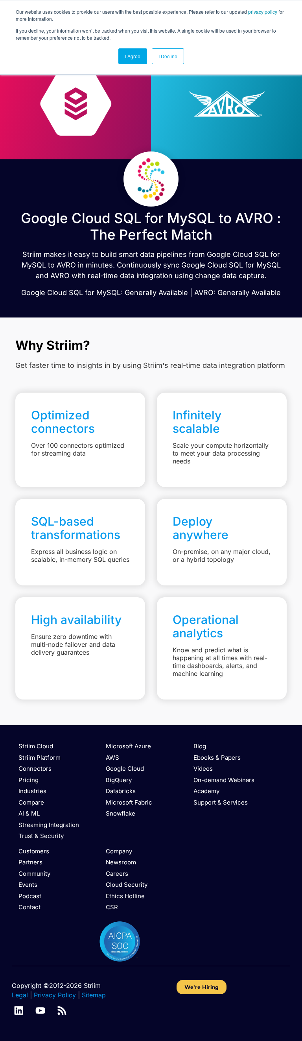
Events (27, 884)
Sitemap (94, 995)
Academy (206, 791)
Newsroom (121, 862)
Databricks (121, 791)
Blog (199, 746)
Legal (20, 995)
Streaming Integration (48, 825)
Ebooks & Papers (217, 757)
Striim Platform (39, 757)
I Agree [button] (132, 56)
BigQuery (119, 780)
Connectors (35, 768)
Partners (30, 862)
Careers (117, 873)
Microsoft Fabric (129, 802)
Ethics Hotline (125, 896)
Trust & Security (41, 836)
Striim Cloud (35, 746)
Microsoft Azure (128, 746)
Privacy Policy (55, 995)
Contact (29, 907)
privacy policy (262, 11)
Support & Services (220, 802)
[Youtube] (40, 1010)
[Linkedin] (19, 1010)
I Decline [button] (167, 56)
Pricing (28, 780)
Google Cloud (125, 768)
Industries (32, 791)
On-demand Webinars (223, 780)
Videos (203, 768)
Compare (31, 802)
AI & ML (29, 813)
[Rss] (62, 1010)
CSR (112, 907)
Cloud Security (126, 884)
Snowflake (120, 813)
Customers (33, 851)
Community (34, 873)
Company (119, 851)
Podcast (29, 896)
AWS (112, 757)
